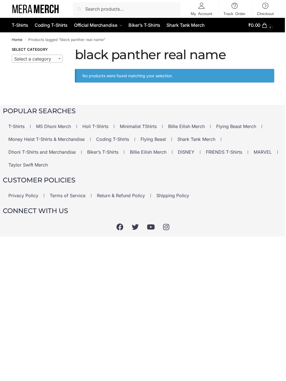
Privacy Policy (23, 195)
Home (17, 39)
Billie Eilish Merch (186, 126)
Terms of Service (67, 195)
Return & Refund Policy (121, 195)
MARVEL (263, 152)
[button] (261, 25)
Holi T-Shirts (95, 126)
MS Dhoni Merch (53, 126)
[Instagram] (166, 227)
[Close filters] (71, 50)
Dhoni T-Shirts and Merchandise (42, 152)
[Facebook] (120, 227)
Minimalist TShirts (138, 126)
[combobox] (37, 58)
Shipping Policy (172, 195)
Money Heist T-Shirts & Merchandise (46, 139)
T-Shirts (16, 126)
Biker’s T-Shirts (102, 152)
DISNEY (186, 152)
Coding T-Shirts (112, 139)
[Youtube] (151, 227)
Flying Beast (153, 139)
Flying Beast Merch (236, 126)
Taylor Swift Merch (28, 165)
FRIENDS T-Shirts (224, 152)
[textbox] (37, 59)
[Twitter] (135, 227)
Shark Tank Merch (196, 139)
